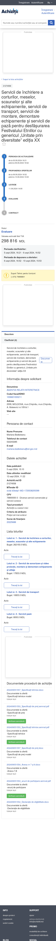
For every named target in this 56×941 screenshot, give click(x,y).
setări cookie (8, 923)
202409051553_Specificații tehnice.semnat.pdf (28, 727)
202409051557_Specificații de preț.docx (25, 747)
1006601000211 (14, 396)
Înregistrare (24, 2)
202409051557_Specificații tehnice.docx (25, 689)
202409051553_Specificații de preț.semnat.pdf (28, 706)
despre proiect (9, 915)
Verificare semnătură (16, 721)
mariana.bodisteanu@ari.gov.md (22, 448)
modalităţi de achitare (38, 931)
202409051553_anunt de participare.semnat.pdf (29, 780)
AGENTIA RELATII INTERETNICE (23, 389)
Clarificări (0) (10, 340)
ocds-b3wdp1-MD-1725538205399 (23, 490)
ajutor (31, 915)
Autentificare (37, 2)
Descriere (9, 334)
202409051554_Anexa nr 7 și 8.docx (23, 764)
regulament (7, 919)
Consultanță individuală (38, 935)
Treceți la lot (16, 556)
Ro (49, 2)
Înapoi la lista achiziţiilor (13, 79)
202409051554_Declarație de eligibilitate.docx (28, 801)
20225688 (11, 522)
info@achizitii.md (36, 921)
